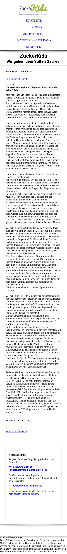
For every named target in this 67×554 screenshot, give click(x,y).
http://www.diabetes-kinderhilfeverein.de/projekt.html (28, 468)
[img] (33, 8)
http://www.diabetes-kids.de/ (26, 485)
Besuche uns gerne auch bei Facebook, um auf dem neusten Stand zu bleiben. (32, 492)
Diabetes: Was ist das (33, 40)
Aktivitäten (32, 33)
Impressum (33, 47)
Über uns (33, 27)
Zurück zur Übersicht (16, 79)
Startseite (33, 20)
